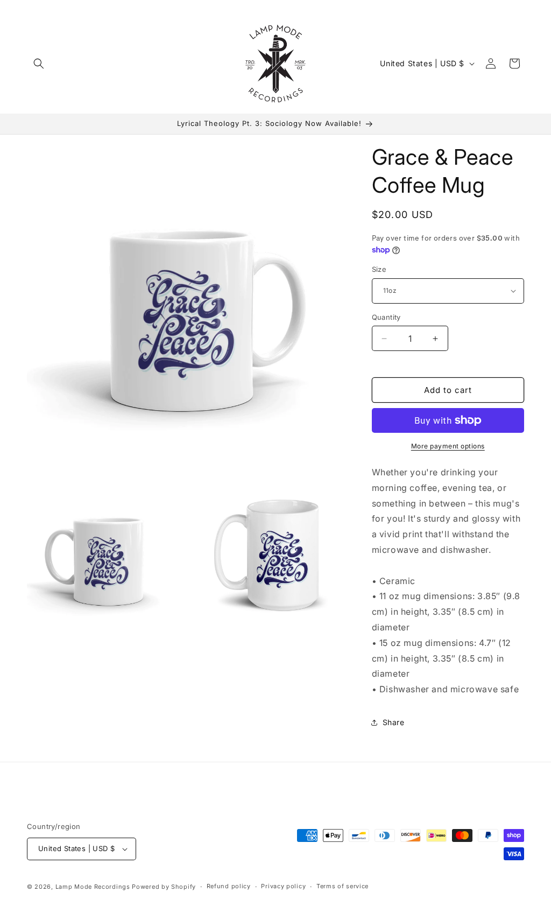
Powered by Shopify (164, 886)
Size (379, 269)
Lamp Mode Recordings (92, 886)
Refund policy (229, 886)
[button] (39, 63)
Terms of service (342, 886)
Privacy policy (283, 886)
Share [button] (394, 722)
